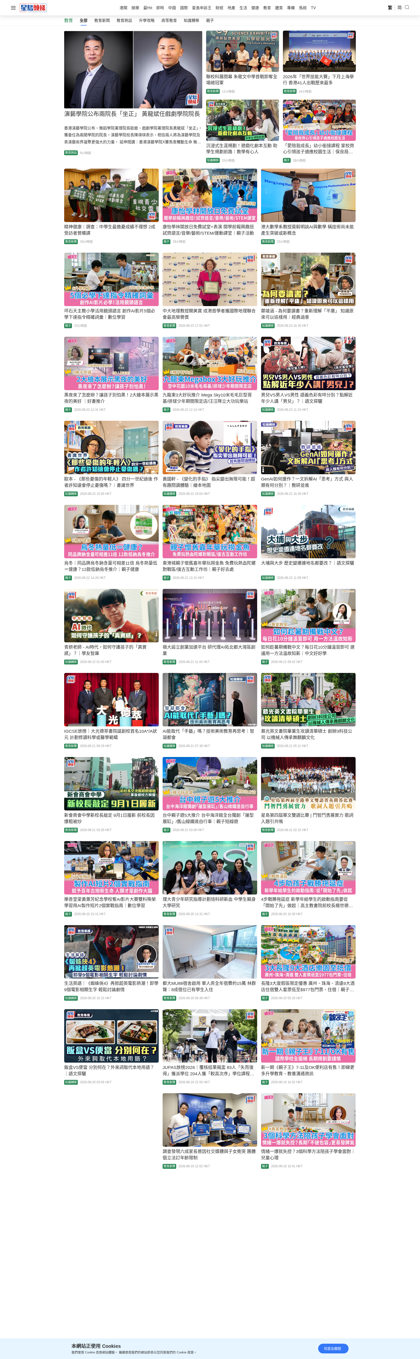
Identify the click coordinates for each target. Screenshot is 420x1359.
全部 (84, 20)
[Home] (33, 7)
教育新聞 (102, 20)
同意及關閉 (332, 1348)
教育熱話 (124, 20)
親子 (210, 20)
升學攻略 (147, 20)
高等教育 (169, 20)
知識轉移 (191, 20)
